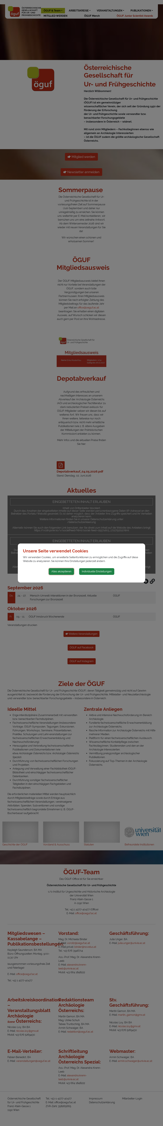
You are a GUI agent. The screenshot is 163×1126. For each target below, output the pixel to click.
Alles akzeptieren (61, 571)
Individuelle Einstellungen (97, 571)
